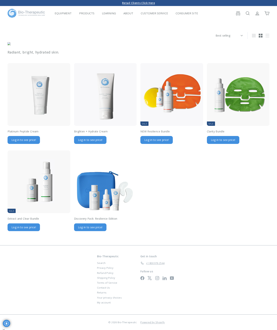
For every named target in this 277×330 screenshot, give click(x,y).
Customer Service (154, 13)
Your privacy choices (109, 297)
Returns (101, 292)
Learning (109, 13)
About (128, 13)
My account (104, 302)
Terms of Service (107, 282)
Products (86, 13)
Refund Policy (105, 273)
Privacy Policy (105, 268)
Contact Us (103, 287)
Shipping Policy (106, 278)
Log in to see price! (23, 140)
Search (101, 263)
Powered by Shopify (152, 322)
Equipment (63, 13)
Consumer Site (187, 13)
